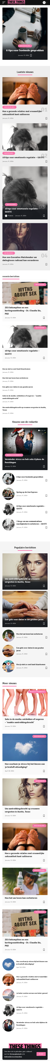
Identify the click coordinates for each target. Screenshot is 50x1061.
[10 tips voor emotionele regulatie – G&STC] (25, 136)
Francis (10, 215)
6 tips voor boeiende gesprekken (25, 50)
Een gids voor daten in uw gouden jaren (17, 387)
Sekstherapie (8, 153)
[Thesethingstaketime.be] (16, 2)
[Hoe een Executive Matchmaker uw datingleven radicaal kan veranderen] (25, 236)
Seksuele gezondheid (14, 455)
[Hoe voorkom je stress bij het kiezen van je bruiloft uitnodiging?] (25, 747)
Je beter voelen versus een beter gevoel (32, 993)
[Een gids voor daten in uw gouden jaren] (25, 609)
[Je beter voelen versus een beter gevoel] (8, 995)
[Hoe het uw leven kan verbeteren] (8, 636)
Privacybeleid (15, 1054)
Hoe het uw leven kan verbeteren (15, 378)
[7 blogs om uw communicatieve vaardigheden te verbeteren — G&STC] (8, 524)
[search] (39, 2)
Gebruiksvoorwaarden (13, 1057)
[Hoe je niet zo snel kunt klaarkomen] (8, 666)
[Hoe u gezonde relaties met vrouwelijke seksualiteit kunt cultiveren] (25, 90)
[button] (17, 63)
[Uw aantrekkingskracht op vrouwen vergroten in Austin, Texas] (25, 571)
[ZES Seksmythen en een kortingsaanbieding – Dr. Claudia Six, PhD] (25, 293)
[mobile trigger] (4, 2)
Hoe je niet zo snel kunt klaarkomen (16, 369)
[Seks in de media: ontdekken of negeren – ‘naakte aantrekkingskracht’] (25, 702)
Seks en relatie (25, 46)
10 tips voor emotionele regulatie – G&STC (23, 157)
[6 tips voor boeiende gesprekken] (25, 34)
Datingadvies (8, 253)
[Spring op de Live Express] (8, 494)
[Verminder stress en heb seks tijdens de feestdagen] (25, 441)
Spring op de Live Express (27, 492)
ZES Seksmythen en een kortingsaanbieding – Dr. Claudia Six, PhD (23, 310)
